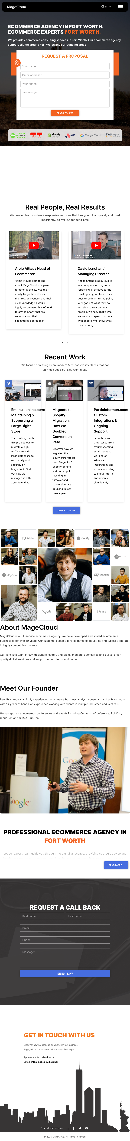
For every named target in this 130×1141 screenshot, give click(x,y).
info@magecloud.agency (44, 1061)
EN (106, 6)
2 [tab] (67, 342)
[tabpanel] (33, 280)
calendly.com (48, 1057)
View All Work (66, 510)
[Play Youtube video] (34, 245)
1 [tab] (62, 342)
